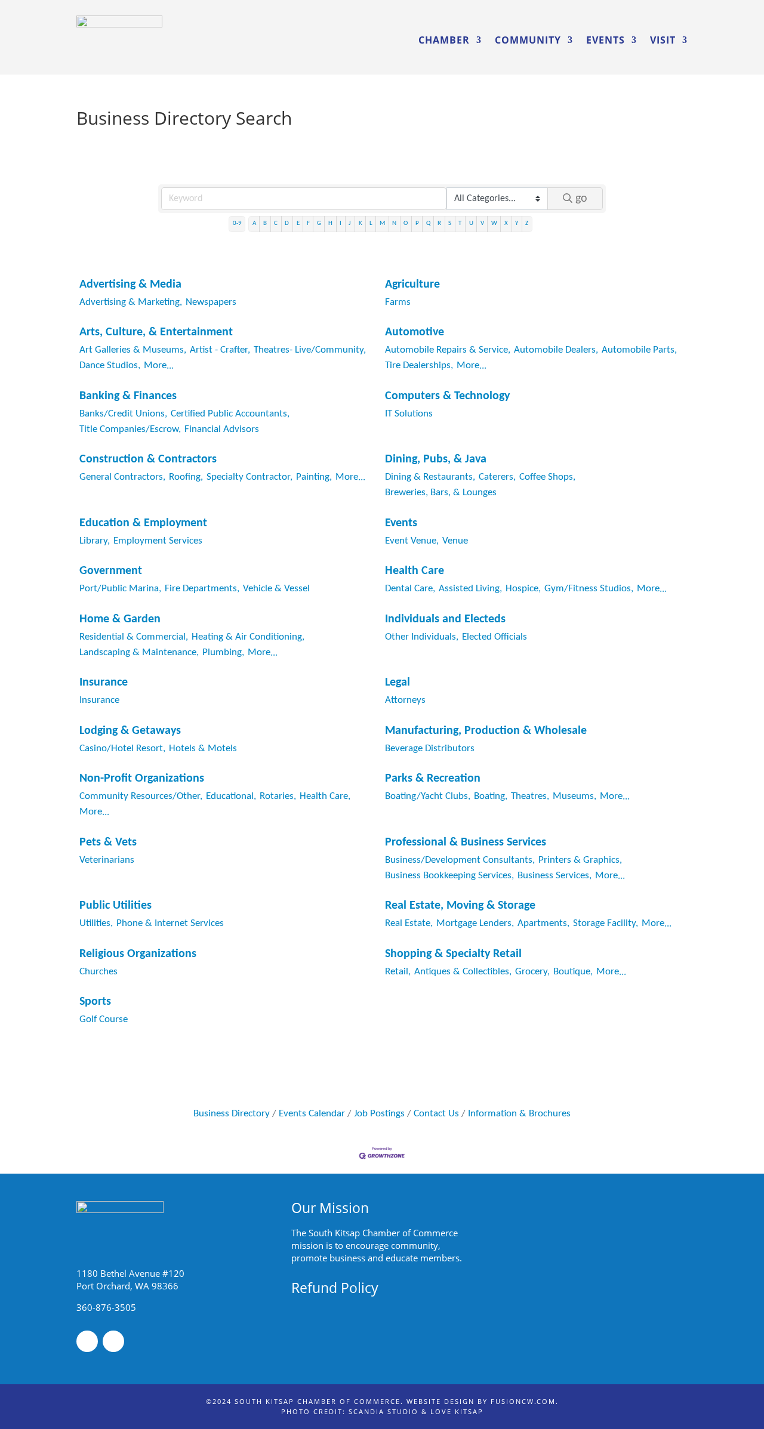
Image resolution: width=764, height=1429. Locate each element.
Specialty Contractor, (249, 477)
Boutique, (573, 972)
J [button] (350, 223)
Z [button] (526, 223)
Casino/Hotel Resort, (122, 748)
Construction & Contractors (148, 459)
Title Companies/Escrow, (130, 429)
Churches (98, 972)
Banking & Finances (128, 396)
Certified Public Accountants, (230, 414)
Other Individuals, (421, 637)
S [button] (449, 223)
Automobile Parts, (639, 350)
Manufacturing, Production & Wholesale (486, 731)
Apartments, (543, 923)
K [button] (360, 223)
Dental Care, (410, 589)
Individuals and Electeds (445, 619)
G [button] (319, 223)
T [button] (459, 223)
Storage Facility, (605, 923)
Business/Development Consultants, (460, 860)
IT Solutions (409, 414)
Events (605, 40)
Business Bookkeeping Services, (449, 876)
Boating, (490, 796)
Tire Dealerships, (419, 365)
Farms (398, 302)
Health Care (414, 571)
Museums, (574, 796)
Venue (455, 541)
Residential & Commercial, (133, 637)
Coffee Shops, (547, 477)
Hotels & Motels (203, 748)
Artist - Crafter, (220, 350)
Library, (94, 541)
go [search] (581, 199)
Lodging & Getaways (130, 731)
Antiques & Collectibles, (463, 972)
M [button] (382, 223)
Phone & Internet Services (170, 923)
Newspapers (211, 302)
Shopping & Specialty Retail (453, 954)
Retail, (398, 972)
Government (110, 571)
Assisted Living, (470, 589)
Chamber (444, 40)
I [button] (340, 223)
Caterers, (497, 477)
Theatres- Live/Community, (310, 350)
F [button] (308, 223)
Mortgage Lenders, (475, 923)
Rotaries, (278, 796)
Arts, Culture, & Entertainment (156, 332)
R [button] (439, 223)
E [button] (298, 223)
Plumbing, (223, 652)
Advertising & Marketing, (130, 302)
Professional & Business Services (465, 842)
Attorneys (405, 700)
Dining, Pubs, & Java (435, 459)
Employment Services (157, 541)
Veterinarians (106, 860)
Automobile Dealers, (556, 350)
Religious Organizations (137, 954)
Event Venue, (412, 541)
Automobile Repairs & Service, (447, 350)
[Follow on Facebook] (87, 1341)
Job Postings (379, 1114)
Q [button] (428, 223)
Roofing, (186, 477)
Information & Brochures (519, 1114)
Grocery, (532, 972)
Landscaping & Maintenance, (139, 652)
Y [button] (516, 223)
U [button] (471, 223)
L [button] (370, 223)
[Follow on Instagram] (113, 1341)
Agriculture (412, 285)
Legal (397, 683)
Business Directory (231, 1114)
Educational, (231, 796)
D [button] (287, 223)
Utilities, (96, 923)
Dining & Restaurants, (430, 477)
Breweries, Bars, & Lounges (441, 492)
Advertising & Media (130, 285)
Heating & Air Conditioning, (248, 637)
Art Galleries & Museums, (132, 350)
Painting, (314, 477)
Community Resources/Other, (140, 796)
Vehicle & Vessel (276, 589)
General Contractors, (122, 477)
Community (528, 40)
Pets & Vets (108, 842)
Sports (95, 1002)
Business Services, (554, 876)
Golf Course (103, 1019)
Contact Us (436, 1114)
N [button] (394, 223)
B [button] (265, 223)
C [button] (276, 223)
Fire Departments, (202, 589)
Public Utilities (115, 906)
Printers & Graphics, (580, 860)
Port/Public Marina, (120, 589)
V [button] (482, 223)
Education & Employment (143, 523)
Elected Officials (494, 637)
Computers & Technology (447, 396)
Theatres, (530, 796)
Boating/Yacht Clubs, (427, 796)
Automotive (414, 332)
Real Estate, (409, 923)
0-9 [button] (237, 223)
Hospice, (523, 589)
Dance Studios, (109, 365)
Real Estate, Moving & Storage (460, 906)
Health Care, (325, 796)
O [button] (405, 223)
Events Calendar (312, 1114)
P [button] (417, 223)
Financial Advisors (221, 429)
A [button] (254, 223)
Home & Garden (120, 619)
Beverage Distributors (430, 748)
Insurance (103, 683)
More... (159, 365)
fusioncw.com (523, 1401)
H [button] (330, 223)
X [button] (506, 223)
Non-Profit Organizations (141, 779)
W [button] (494, 223)
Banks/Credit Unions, (123, 414)
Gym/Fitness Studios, (588, 589)
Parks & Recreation (432, 779)
